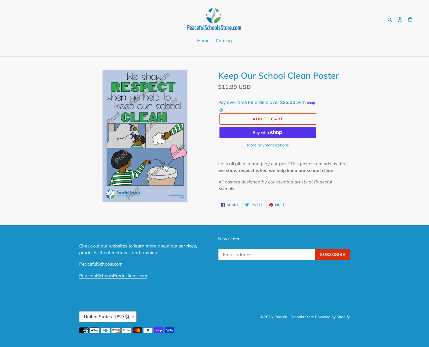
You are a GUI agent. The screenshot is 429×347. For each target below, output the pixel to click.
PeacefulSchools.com (101, 264)
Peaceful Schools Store (294, 316)
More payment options (268, 144)
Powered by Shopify (332, 316)
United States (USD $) (106, 316)
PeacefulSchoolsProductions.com (113, 275)
